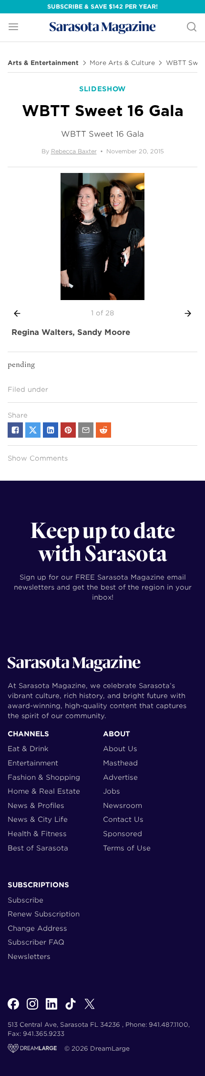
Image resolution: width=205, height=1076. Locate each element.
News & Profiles (36, 805)
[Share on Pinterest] (68, 430)
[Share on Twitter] (33, 430)
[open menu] (13, 27)
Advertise (120, 777)
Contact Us (123, 819)
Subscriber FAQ (36, 942)
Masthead (120, 763)
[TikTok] (70, 1009)
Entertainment (33, 763)
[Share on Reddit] (103, 430)
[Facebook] (13, 1009)
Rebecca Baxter (74, 151)
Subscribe (25, 900)
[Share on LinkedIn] (50, 430)
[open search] (191, 27)
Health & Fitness (37, 833)
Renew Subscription (44, 914)
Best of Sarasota (38, 848)
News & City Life (38, 819)
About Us (120, 748)
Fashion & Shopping (44, 777)
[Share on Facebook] (15, 430)
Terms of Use (127, 848)
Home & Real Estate (44, 791)
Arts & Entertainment (43, 63)
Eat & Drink (28, 748)
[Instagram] (32, 1009)
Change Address (37, 928)
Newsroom (122, 805)
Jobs (111, 791)
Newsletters (29, 956)
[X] (89, 1009)
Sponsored (122, 833)
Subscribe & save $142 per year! (102, 6)
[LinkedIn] (51, 1009)
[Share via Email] (85, 430)
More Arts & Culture (122, 63)
